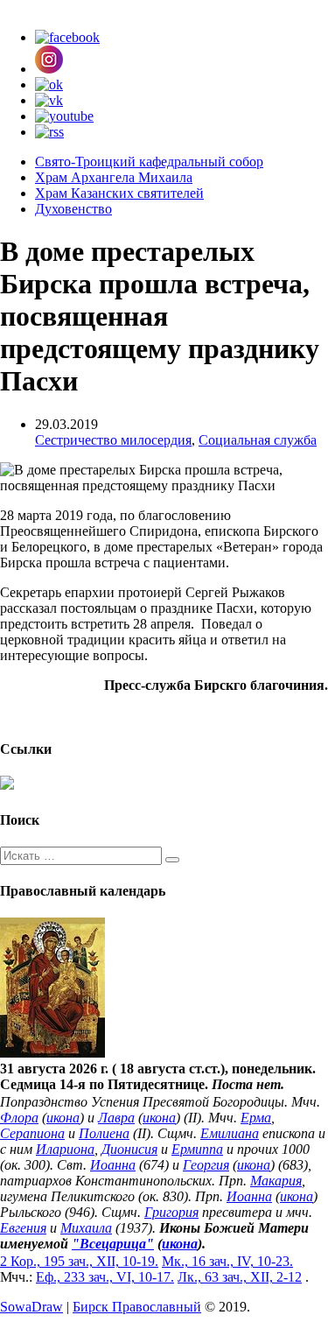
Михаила (86, 1227)
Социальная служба (258, 439)
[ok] (49, 84)
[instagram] (49, 68)
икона (63, 1117)
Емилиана (229, 1133)
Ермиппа (197, 1149)
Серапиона (32, 1133)
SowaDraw (31, 1306)
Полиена (104, 1133)
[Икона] (52, 1052)
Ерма (256, 1117)
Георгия (206, 1164)
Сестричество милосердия (113, 439)
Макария (276, 1180)
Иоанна (113, 1164)
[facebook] (67, 37)
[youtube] (64, 116)
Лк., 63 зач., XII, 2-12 (240, 1276)
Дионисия (129, 1149)
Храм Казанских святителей (119, 193)
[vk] (49, 100)
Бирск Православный (137, 1306)
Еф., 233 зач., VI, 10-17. (105, 1276)
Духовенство (73, 208)
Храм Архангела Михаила (113, 177)
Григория (171, 1212)
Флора (19, 1117)
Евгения (23, 1227)
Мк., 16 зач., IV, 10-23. (227, 1261)
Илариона (65, 1149)
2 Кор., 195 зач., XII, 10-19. (79, 1261)
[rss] (49, 131)
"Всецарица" (113, 1243)
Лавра (116, 1117)
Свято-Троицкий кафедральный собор (149, 161)
